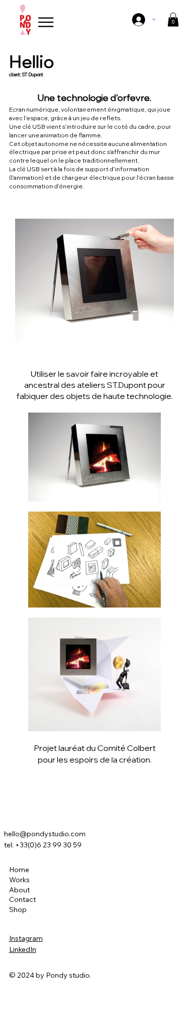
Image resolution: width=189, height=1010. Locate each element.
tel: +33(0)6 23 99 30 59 (43, 844)
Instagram (26, 938)
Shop (18, 909)
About (19, 889)
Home (19, 869)
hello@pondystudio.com (45, 833)
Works (19, 879)
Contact (22, 899)
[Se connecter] (137, 19)
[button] (173, 19)
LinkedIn (22, 949)
